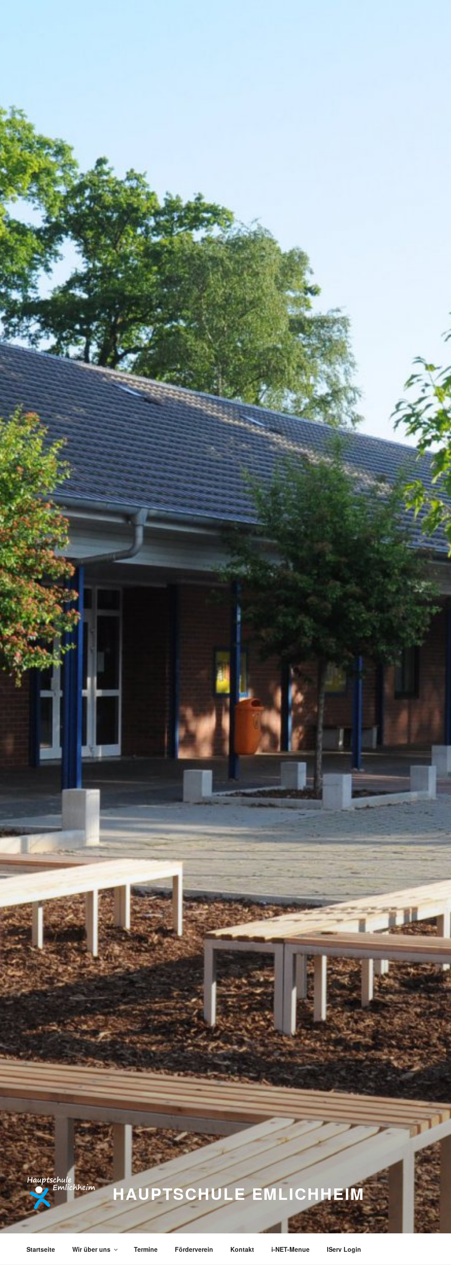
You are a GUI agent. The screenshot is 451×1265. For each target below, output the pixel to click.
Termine (146, 1249)
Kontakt (242, 1249)
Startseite (40, 1249)
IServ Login (344, 1249)
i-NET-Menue (290, 1249)
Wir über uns (91, 1249)
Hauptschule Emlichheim (239, 1193)
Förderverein (194, 1249)
